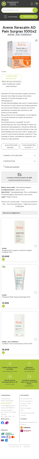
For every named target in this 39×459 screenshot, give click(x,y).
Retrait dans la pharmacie (28, 422)
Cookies (23, 415)
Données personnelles (27, 413)
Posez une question (12, 167)
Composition (9, 161)
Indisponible (12, 77)
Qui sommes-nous (26, 399)
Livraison (23, 424)
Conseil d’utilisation (12, 155)
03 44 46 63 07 (6, 403)
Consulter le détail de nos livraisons (19, 180)
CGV (22, 410)
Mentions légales (25, 408)
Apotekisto (27, 446)
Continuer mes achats (29, 146)
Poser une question (26, 401)
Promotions (29, 17)
